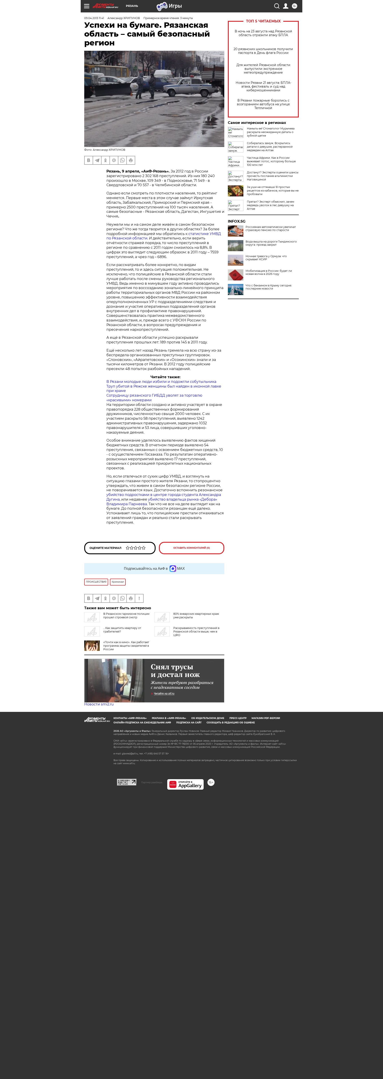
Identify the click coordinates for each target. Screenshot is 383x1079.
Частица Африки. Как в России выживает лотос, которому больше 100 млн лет (271, 161)
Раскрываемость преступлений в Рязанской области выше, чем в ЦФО (196, 631)
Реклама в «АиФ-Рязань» (169, 718)
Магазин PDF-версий (266, 718)
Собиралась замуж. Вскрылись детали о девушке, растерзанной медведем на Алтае (270, 146)
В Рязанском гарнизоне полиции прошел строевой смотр (126, 615)
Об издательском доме (207, 718)
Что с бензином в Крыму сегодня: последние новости (269, 287)
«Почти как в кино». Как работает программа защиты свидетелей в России (126, 645)
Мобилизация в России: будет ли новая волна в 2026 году (269, 272)
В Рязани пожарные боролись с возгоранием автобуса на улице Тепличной (263, 104)
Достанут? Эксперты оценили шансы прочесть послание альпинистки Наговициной (272, 176)
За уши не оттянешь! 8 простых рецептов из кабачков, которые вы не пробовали (273, 190)
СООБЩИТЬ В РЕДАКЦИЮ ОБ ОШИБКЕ (231, 722)
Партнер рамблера (151, 782)
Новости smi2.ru (99, 704)
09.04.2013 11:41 (94, 18)
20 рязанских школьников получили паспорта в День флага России (263, 51)
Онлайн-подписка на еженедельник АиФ (142, 722)
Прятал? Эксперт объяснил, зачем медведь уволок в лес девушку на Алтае (270, 205)
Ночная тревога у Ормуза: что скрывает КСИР (266, 258)
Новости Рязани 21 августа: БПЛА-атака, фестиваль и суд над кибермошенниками (263, 86)
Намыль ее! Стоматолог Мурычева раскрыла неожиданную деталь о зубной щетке (271, 132)
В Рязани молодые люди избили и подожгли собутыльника (161, 382)
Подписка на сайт (188, 722)
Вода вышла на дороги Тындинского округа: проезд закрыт (271, 243)
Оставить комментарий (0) (191, 547)
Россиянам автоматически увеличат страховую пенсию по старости (271, 228)
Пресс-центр (237, 718)
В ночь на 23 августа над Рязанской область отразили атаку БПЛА (263, 33)
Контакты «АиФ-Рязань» (130, 718)
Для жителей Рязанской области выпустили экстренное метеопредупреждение (263, 68)
